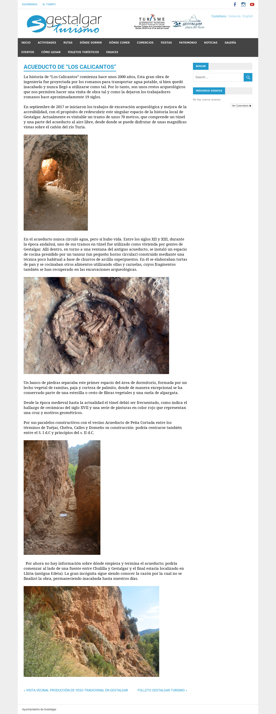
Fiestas (166, 43)
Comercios (145, 43)
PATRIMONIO (188, 43)
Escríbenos (29, 4)
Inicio (26, 43)
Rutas (68, 43)
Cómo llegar (51, 52)
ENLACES (112, 52)
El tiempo (49, 4)
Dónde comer (119, 43)
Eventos (27, 52)
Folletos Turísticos (83, 52)
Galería (230, 43)
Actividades (47, 43)
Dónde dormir (91, 43)
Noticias (210, 43)
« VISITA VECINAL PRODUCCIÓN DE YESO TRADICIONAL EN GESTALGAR (76, 690)
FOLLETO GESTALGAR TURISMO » (162, 690)
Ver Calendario (240, 105)
